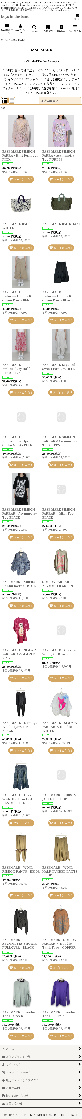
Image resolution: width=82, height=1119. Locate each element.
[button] (34, 28)
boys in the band (15, 16)
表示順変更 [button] (51, 101)
